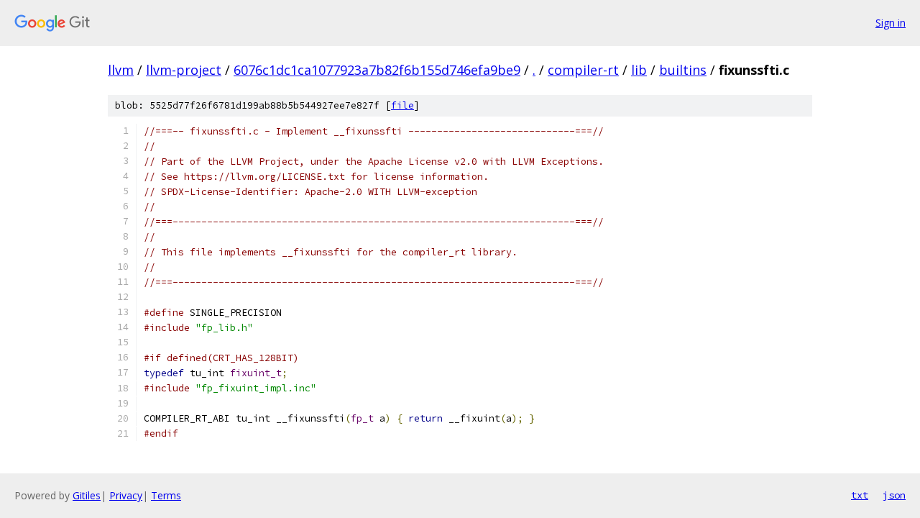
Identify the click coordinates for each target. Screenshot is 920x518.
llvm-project (183, 69)
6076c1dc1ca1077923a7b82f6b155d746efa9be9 (377, 69)
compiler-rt (583, 69)
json (894, 495)
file (402, 105)
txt (859, 495)
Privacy (125, 495)
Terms (166, 495)
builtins (683, 69)
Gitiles (87, 495)
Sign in (890, 22)
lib (639, 69)
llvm (121, 69)
